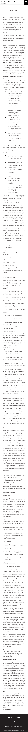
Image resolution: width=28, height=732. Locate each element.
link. (18, 490)
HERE (22, 629)
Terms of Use (7, 726)
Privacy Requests (20, 726)
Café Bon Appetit (14, 717)
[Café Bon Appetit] (10, 1)
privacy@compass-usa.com (15, 240)
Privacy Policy (13, 726)
